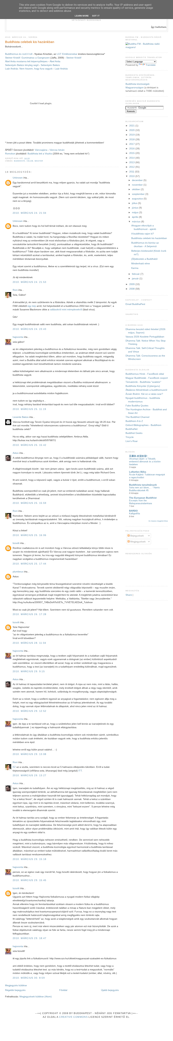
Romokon (10, 153)
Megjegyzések (138, 541)
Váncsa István (57, 150)
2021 (132, 125)
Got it (96, 15)
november (137, 185)
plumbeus (18, 571)
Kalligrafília (134, 513)
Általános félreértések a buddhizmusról (146, 390)
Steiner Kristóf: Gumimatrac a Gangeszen (27, 57)
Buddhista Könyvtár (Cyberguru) (143, 386)
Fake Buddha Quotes (137, 405)
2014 (132, 158)
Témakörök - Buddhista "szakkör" (143, 382)
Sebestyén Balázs (50, 65)
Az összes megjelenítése (158, 521)
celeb (30, 161)
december (137, 180)
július (135, 203)
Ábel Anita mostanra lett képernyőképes (26, 61)
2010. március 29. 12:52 (29, 711)
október (136, 189)
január (135, 278)
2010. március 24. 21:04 (29, 213)
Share (129, 595)
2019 (132, 134)
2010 (132, 176)
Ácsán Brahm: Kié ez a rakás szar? (144, 394)
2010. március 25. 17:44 (29, 563)
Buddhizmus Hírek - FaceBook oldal (145, 374)
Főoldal (63, 990)
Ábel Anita (55, 61)
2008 (132, 289)
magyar (39, 161)
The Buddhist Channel (137, 417)
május (135, 212)
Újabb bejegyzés (110, 990)
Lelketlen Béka (137, 472)
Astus (16, 453)
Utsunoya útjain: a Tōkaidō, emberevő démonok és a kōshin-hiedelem (145, 461)
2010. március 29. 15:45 (29, 880)
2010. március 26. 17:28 (29, 614)
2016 (132, 148)
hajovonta (18, 337)
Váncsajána (41, 150)
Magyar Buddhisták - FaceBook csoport (147, 378)
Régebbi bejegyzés (15, 990)
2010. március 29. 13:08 (29, 754)
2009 (132, 284)
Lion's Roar (132, 441)
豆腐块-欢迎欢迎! (138, 456)
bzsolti (16, 543)
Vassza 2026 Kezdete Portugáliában (145, 336)
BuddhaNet (132, 429)
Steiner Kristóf (73, 57)
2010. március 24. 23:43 (29, 329)
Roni (15, 290)
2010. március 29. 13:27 (29, 775)
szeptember (138, 194)
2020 (132, 130)
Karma (134, 268)
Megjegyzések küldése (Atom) (35, 996)
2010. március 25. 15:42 (29, 445)
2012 (132, 167)
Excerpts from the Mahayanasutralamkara (140, 502)
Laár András (61, 68)
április (135, 217)
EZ (14, 767)
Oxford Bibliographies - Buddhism (143, 425)
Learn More (82, 15)
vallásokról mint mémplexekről (66, 309)
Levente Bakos (21, 417)
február (136, 274)
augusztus (138, 198)
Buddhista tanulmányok (143, 485)
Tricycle (130, 437)
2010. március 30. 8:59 (29, 978)
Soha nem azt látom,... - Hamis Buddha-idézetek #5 (144, 489)
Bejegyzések (137, 535)
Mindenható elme (140, 263)
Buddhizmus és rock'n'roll (18, 54)
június (135, 207)
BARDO (133, 511)
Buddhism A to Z (134, 421)
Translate (151, 65)
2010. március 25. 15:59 (29, 503)
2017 (132, 144)
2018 (132, 139)
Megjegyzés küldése (16, 985)
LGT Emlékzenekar (67, 54)
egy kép (32, 306)
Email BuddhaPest (135, 304)
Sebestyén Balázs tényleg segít (22, 65)
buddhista (19, 161)
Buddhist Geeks (134, 433)
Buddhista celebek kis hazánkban (29, 42)
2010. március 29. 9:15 (29, 671)
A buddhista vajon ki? (142, 233)
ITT (80, 770)
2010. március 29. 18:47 (29, 938)
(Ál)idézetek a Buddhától (144, 259)
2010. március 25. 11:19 (29, 409)
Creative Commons (73, 1017)
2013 (132, 162)
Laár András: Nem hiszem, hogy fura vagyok (29, 68)
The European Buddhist (143, 498)
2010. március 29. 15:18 (29, 859)
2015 (132, 153)
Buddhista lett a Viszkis (40, 153)
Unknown (18, 177)
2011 (132, 171)
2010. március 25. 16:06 (29, 535)
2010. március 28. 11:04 (29, 643)
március (136, 221)
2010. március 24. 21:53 (29, 282)
